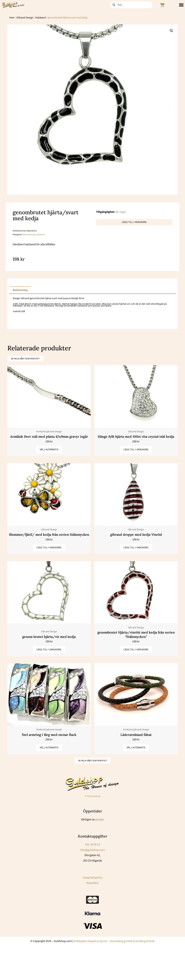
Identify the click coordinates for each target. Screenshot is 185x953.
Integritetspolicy (92, 878)
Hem (11, 17)
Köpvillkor (92, 883)
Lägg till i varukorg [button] (136, 449)
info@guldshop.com (92, 850)
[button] (171, 30)
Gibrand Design (24, 17)
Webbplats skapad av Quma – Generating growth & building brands (114, 941)
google (99, 819)
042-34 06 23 (92, 845)
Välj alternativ (49, 449)
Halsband (40, 17)
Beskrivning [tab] (20, 290)
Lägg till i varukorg (134, 222)
